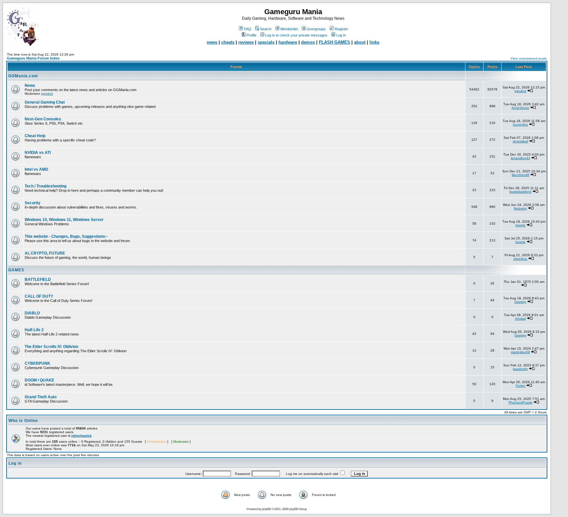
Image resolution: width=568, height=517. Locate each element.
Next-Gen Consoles (43, 119)
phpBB (266, 509)
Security (32, 203)
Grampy (520, 302)
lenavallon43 (520, 158)
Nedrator (520, 208)
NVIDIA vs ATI (38, 152)
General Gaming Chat (45, 102)
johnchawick (81, 435)
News (30, 85)
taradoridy (520, 369)
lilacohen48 (520, 175)
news (212, 42)
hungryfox (520, 124)
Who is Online (23, 420)
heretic (520, 225)
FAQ (247, 29)
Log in (341, 35)
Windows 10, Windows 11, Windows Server (64, 219)
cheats (227, 42)
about (360, 42)
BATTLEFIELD (38, 279)
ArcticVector (520, 108)
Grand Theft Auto (41, 397)
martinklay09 (520, 352)
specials (266, 42)
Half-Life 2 (34, 330)
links (374, 42)
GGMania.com (23, 76)
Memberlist (289, 29)
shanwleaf (520, 141)
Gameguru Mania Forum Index (33, 58)
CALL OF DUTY (39, 296)
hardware (287, 42)
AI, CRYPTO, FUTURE (45, 253)
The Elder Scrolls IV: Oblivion (51, 346)
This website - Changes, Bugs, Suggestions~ (66, 236)
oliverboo (520, 258)
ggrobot (47, 93)
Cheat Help (35, 136)
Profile (251, 35)
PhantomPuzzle (520, 402)
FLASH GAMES (334, 42)
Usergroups (316, 29)
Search (266, 29)
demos (308, 42)
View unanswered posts (528, 58)
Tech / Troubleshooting (45, 186)
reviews (246, 42)
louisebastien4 (520, 191)
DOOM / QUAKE (39, 380)
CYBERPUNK (37, 363)
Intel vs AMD (36, 169)
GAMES (16, 270)
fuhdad (520, 318)
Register (341, 29)
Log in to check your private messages (296, 35)
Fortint (520, 385)
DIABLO (32, 313)
